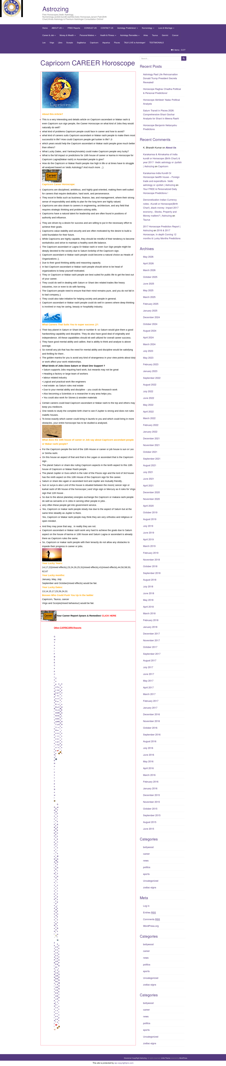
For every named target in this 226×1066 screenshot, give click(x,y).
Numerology (147, 27)
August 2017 (149, 660)
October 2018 (150, 566)
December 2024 (151, 317)
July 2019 (148, 526)
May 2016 (148, 761)
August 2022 (149, 384)
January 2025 (150, 310)
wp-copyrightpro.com (124, 1062)
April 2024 (148, 337)
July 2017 (148, 667)
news (146, 860)
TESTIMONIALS (156, 42)
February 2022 (150, 425)
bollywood (148, 847)
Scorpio (69, 42)
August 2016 (149, 741)
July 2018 (148, 586)
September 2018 (151, 573)
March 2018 (149, 613)
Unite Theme (165, 1058)
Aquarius (106, 42)
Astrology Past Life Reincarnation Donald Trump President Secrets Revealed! (160, 78)
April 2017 (148, 687)
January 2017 (150, 707)
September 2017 (151, 653)
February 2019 (150, 552)
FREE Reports (74, 27)
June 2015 (148, 828)
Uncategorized (150, 880)
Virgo (52, 42)
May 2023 (148, 357)
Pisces (117, 42)
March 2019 (149, 546)
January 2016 (150, 788)
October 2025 (150, 277)
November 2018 (151, 559)
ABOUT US (57, 27)
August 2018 (149, 579)
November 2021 (151, 445)
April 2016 (148, 768)
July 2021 (148, 472)
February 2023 (150, 364)
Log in (146, 905)
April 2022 (148, 411)
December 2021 (151, 438)
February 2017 (150, 700)
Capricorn (94, 42)
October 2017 (150, 647)
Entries (149, 912)
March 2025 (149, 297)
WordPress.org (151, 925)
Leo (44, 42)
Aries (145, 35)
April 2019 (148, 539)
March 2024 (149, 344)
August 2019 (149, 519)
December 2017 (151, 633)
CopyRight (136, 1058)
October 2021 (150, 451)
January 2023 (150, 371)
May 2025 (148, 290)
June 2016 (148, 754)
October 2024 (150, 324)
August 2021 (149, 465)
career (146, 853)
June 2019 (148, 532)
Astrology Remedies (129, 35)
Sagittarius (81, 42)
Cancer (175, 35)
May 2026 (148, 256)
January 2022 (150, 431)
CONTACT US (107, 27)
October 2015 (150, 808)
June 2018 (148, 593)
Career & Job (48, 35)
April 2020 (148, 505)
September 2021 (151, 458)
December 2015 (151, 795)
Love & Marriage (165, 27)
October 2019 (150, 512)
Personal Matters (87, 35)
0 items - (179, 49)
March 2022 (149, 418)
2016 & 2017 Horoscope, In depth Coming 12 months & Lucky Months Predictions (161, 234)
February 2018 (150, 620)
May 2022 (148, 404)
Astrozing (55, 8)
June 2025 (148, 283)
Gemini (165, 35)
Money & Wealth (67, 35)
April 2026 (148, 263)
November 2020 (151, 499)
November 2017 (151, 640)
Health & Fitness (107, 35)
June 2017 (148, 674)
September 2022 (151, 377)
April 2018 (148, 606)
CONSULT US (90, 27)
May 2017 (148, 680)
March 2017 (149, 694)
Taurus (155, 35)
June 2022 (148, 398)
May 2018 (148, 599)
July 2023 (148, 350)
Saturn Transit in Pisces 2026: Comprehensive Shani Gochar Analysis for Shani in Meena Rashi (161, 114)
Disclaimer (128, 1058)
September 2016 (151, 734)
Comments (151, 919)
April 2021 (148, 485)
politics (146, 867)
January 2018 (150, 626)
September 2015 (151, 815)
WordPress (183, 1058)
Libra (60, 42)
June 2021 (148, 478)
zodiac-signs (149, 887)
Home (45, 27)
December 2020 (151, 492)
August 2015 (149, 822)
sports (146, 874)
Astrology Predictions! (127, 27)
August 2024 (149, 330)
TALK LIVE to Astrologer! (134, 42)
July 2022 (148, 391)
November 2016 (151, 721)
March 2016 (149, 775)
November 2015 (151, 801)
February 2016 (150, 781)
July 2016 (148, 748)
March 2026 (149, 270)
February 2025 (150, 303)
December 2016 (151, 714)
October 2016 (150, 727)
